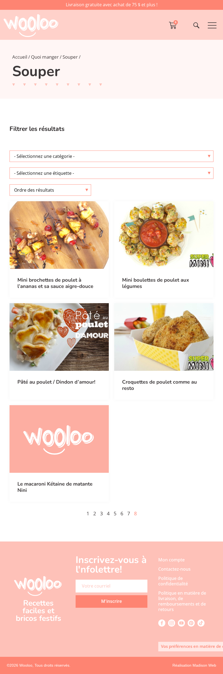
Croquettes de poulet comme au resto (159, 385)
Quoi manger (45, 57)
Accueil (19, 57)
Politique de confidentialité (173, 581)
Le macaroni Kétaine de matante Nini (54, 487)
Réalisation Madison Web (194, 665)
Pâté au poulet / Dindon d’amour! (56, 382)
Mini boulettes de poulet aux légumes (155, 283)
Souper (70, 57)
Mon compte (171, 560)
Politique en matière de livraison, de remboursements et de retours (182, 601)
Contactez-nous (174, 569)
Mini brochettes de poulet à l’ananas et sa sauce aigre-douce (55, 283)
